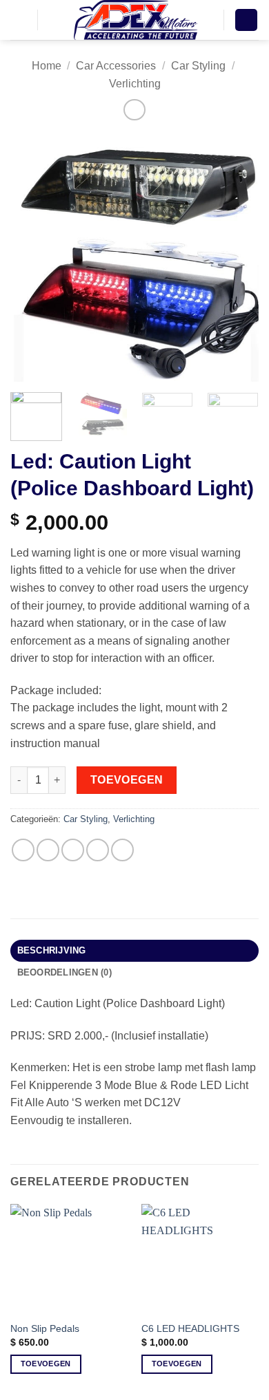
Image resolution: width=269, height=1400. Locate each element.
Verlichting (135, 83)
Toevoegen (126, 780)
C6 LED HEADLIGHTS (190, 1329)
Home (46, 66)
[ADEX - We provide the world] (136, 20)
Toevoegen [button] (46, 1363)
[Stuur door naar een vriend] (97, 850)
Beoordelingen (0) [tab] (64, 972)
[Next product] (134, 109)
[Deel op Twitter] (72, 850)
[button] (18, 19)
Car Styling (198, 66)
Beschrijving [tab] (51, 950)
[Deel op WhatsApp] (23, 850)
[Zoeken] (53, 20)
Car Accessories (116, 66)
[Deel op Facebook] (48, 850)
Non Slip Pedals (44, 1329)
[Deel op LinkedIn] (122, 850)
